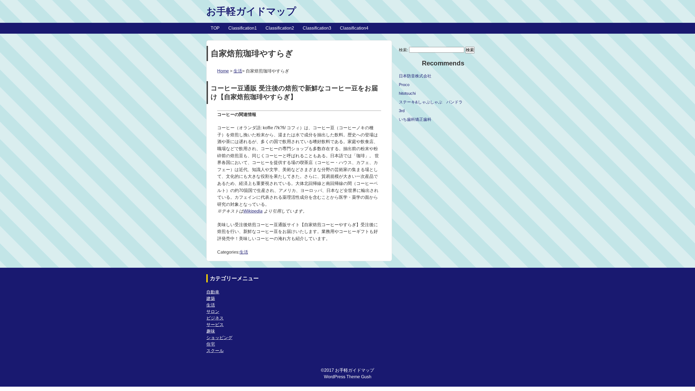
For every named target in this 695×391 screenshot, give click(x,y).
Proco (404, 84)
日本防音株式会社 (415, 76)
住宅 (210, 344)
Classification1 (242, 28)
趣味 (210, 331)
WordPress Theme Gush (347, 376)
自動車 (212, 292)
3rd (402, 110)
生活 (237, 71)
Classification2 (280, 28)
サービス (215, 324)
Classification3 (317, 28)
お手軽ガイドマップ (251, 11)
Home (223, 71)
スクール (215, 350)
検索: (403, 50)
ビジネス (215, 318)
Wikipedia (253, 211)
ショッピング (219, 337)
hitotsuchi (407, 93)
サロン (212, 311)
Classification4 (354, 28)
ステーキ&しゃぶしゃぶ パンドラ (431, 102)
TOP (215, 28)
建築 (210, 298)
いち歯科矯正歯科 (415, 119)
